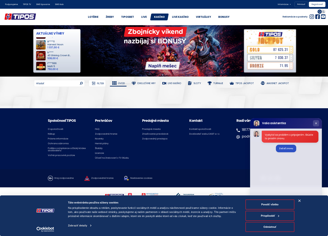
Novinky (99, 139)
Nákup (51, 134)
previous (4, 47)
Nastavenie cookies (141, 178)
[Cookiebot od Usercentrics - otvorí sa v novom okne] (45, 229)
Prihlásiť (301, 4)
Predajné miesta (151, 129)
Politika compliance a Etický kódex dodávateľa (67, 149)
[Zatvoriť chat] (316, 123)
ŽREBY (110, 17)
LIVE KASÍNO (180, 17)
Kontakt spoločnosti (200, 129)
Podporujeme (11, 4)
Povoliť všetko (269, 204)
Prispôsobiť (268, 215)
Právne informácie (58, 139)
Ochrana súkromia (58, 143)
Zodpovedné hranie (106, 134)
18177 (246, 129)
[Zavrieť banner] (299, 201)
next (324, 47)
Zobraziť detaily (77, 225)
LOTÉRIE (93, 17)
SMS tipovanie (43, 4)
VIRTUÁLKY (203, 17)
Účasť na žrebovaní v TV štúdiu (112, 158)
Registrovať (317, 4)
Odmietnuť (269, 226)
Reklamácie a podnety (295, 16)
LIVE (144, 17)
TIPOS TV (27, 4)
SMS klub (59, 4)
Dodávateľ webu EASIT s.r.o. (204, 134)
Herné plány (101, 143)
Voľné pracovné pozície (61, 155)
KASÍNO (159, 17)
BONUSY (223, 17)
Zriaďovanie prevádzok (155, 134)
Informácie (283, 4)
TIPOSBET (127, 17)
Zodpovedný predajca (154, 139)
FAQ (97, 129)
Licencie (99, 153)
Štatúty (98, 148)
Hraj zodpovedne (64, 178)
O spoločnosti (55, 129)
